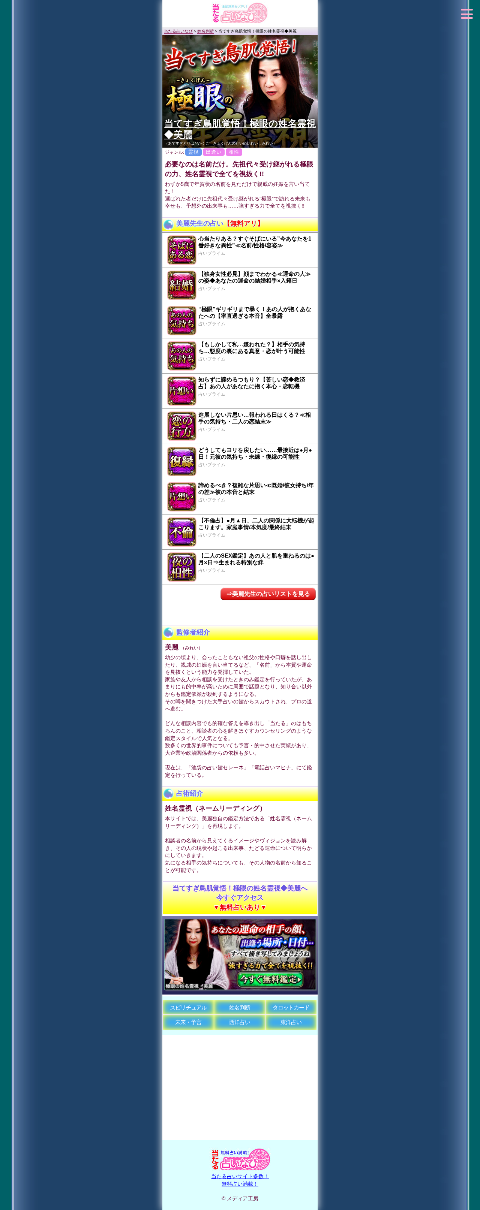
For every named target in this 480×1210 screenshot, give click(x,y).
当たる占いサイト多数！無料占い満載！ (240, 1180)
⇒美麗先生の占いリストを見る (268, 594)
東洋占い (291, 1022)
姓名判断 (239, 1007)
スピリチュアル (188, 1007)
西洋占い (239, 1022)
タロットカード (291, 1007)
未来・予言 (188, 1022)
